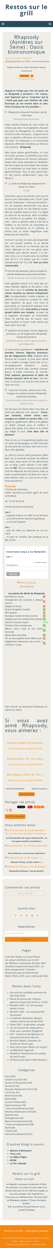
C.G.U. (36, 1241)
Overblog (43, 1230)
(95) (13, 1095)
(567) (10, 1076)
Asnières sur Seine (21, 67)
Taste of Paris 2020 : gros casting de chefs (26, 975)
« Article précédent (14, 788)
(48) (10, 1127)
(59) (18, 1121)
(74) (15, 1105)
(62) (11, 1114)
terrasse (42, 67)
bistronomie (33, 67)
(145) (12, 1085)
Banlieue (10, 67)
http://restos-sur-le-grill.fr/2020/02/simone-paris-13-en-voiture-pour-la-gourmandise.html (26, 764)
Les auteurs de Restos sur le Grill (22, 959)
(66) (19, 1108)
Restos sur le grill (26, 10)
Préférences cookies (39, 1244)
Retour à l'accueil (26, 794)
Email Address (12, 565)
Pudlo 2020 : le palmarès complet (27, 1024)
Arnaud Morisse (31, 1207)
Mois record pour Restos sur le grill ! (29, 1046)
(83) (10, 1098)
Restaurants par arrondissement (21, 972)
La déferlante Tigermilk (22, 1050)
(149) (18, 1082)
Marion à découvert (21, 1150)
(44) (11, 1130)
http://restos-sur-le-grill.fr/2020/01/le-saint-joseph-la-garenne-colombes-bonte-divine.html (26, 748)
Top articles (45, 1238)
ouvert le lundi (26, 71)
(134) (21, 1089)
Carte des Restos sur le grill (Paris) (22, 956)
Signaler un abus (26, 1241)
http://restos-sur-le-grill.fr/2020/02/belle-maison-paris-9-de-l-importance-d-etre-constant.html (26, 780)
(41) (18, 1134)
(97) (12, 1092)
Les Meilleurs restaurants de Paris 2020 (25, 963)
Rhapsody (10, 486)
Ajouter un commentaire (25, 893)
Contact (14, 1241)
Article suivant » (40, 788)
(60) (14, 1118)
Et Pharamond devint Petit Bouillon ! (29, 1059)
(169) (16, 1079)
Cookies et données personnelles (18, 1244)
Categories (26, 58)
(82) (15, 1101)
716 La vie (15, 1153)
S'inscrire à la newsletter (15, 816)
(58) (19, 1124)
